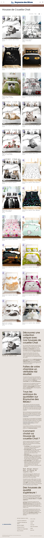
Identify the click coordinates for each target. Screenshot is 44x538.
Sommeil (32, 524)
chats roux (28, 484)
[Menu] (1, 2)
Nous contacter (20, 530)
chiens (25, 409)
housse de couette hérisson (28, 422)
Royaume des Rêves (8, 535)
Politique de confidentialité (22, 528)
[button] (35, 14)
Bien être (32, 530)
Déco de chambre (34, 526)
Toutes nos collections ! (22, 520)
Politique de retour (20, 527)
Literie (31, 523)
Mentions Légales (20, 525)
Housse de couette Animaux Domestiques (31, 405)
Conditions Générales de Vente (22, 523)
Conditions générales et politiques (36, 535)
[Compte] (40, 2)
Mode (31, 528)
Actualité (32, 521)
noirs (32, 484)
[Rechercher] (4, 2)
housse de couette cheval (28, 415)
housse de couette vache (28, 421)
